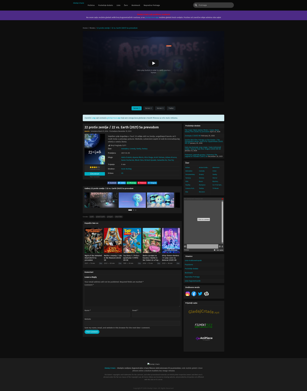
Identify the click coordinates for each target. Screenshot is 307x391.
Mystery (215, 181)
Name (88, 310)
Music (201, 181)
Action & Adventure (205, 167)
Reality (187, 185)
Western (202, 192)
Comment (89, 285)
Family (138, 149)
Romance (202, 185)
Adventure (216, 167)
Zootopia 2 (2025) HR (193, 136)
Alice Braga (148, 157)
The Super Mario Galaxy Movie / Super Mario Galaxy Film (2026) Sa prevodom (202, 131)
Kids (186, 181)
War (186, 192)
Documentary (190, 174)
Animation (125, 149)
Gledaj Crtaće (78, 3)
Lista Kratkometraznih (193, 261)
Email (135, 310)
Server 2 (148, 108)
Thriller (201, 188)
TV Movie (216, 188)
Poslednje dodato (191, 269)
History (201, 178)
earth (92, 217)
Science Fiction (190, 188)
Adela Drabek (126, 157)
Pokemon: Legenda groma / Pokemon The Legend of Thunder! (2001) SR (201, 155)
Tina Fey (171, 160)
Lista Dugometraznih (192, 281)
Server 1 (136, 108)
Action (187, 167)
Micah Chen (139, 160)
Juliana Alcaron (171, 157)
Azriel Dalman (159, 157)
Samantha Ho (162, 160)
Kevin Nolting (126, 169)
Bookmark (189, 273)
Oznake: (85, 217)
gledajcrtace (152, 17)
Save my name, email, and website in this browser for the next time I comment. (117, 328)
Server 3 (160, 108)
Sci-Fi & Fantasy (218, 185)
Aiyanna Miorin (138, 157)
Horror (215, 178)
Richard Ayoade (150, 160)
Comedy (133, 149)
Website (88, 319)
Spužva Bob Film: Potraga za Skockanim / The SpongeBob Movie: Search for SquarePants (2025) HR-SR (204, 141)
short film (118, 217)
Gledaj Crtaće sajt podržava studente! (153, 14)
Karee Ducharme (127, 160)
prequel (110, 217)
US (122, 173)
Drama (201, 174)
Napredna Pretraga (192, 277)
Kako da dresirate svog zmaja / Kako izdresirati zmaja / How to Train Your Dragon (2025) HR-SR (203, 148)
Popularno (189, 265)
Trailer (171, 108)
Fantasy (145, 149)
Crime (214, 171)
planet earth (100, 217)
